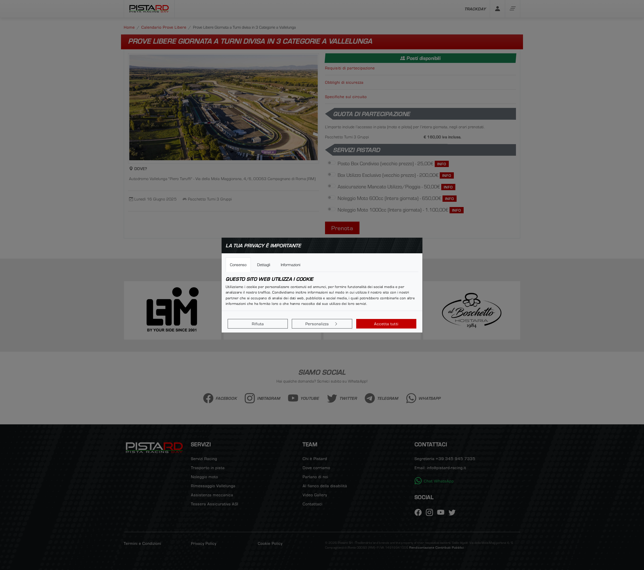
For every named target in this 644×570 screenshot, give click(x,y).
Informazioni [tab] (290, 264)
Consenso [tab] (238, 264)
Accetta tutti (386, 323)
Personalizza (317, 323)
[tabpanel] (322, 291)
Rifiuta (258, 323)
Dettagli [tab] (263, 264)
